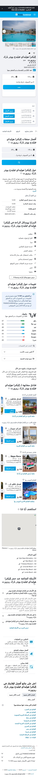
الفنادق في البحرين (30, 726)
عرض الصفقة (12, 411)
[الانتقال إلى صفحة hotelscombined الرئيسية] (23, 14)
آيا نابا (32, 774)
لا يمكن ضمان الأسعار (26, 748)
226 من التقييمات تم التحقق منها (18, 70)
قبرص (24, 770)
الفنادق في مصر (31, 729)
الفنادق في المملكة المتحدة (28, 735)
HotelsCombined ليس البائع (25, 753)
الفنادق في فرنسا (30, 732)
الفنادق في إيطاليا (30, 737)
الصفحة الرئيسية (32, 770)
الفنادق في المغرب (30, 709)
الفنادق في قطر (31, 712)
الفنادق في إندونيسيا (30, 721)
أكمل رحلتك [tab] (31, 699)
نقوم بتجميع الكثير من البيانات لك (24, 757)
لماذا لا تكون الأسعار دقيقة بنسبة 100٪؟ (21, 761)
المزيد (34, 191)
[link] (23, 416)
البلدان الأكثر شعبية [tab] (29, 695)
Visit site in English (18, 10)
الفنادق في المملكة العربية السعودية (25, 715)
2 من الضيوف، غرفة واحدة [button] (25, 82)
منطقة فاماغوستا (11, 770)
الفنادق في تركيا (31, 718)
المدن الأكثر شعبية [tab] (14, 695)
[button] (2, 8)
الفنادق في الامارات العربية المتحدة (25, 723)
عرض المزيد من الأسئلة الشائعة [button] (19, 628)
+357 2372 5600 (30, 67)
